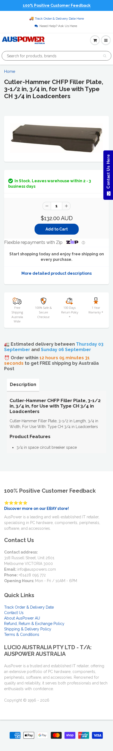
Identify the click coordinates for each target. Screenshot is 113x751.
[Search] (104, 56)
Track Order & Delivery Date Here (59, 18)
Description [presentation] (23, 384)
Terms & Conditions (21, 634)
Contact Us (14, 613)
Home (9, 71)
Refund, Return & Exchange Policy (34, 623)
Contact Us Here (108, 172)
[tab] (23, 384)
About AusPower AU (22, 618)
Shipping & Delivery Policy (27, 629)
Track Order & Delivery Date (29, 607)
